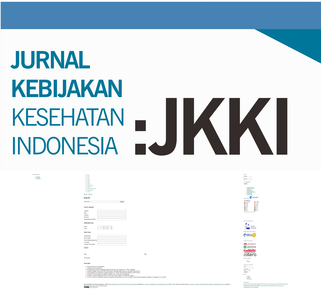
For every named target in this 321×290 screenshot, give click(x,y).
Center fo (146, 284)
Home (85, 194)
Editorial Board (249, 192)
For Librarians (38, 178)
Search (90, 194)
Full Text (86, 217)
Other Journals (249, 278)
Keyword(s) (87, 238)
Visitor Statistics (250, 194)
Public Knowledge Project (93, 285)
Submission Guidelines (251, 188)
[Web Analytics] (86, 287)
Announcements (90, 185)
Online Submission (250, 187)
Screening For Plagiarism (251, 191)
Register (88, 179)
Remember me (248, 182)
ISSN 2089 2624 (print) (115, 284)
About (88, 176)
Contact (88, 191)
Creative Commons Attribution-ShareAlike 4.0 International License (207, 284)
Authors (86, 211)
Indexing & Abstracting (91, 188)
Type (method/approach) (90, 240)
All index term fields (89, 244)
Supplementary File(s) (90, 219)
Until (85, 228)
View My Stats (93, 287)
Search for (86, 201)
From (85, 226)
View (248, 260)
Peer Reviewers (249, 193)
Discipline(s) (87, 236)
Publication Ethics (250, 190)
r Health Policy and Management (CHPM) (160, 284)
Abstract (86, 215)
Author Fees (249, 189)
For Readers (38, 176)
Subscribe (248, 261)
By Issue (248, 276)
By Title (248, 277)
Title (85, 213)
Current (88, 182)
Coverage (86, 242)
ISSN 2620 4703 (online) (128, 284)
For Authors (38, 177)
